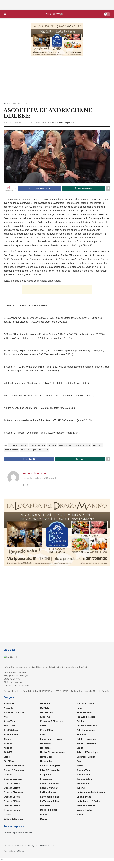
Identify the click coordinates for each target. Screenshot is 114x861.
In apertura (46, 774)
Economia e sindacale (51, 721)
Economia (45, 716)
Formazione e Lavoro (51, 738)
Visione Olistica (85, 809)
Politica (80, 721)
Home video (46, 756)
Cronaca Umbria (12, 805)
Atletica (7, 738)
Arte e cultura (11, 730)
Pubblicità (19, 845)
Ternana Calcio (84, 778)
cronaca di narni (12, 783)
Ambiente (8, 707)
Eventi (43, 725)
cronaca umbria (12, 809)
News (79, 707)
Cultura (7, 814)
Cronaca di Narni (12, 787)
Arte (6, 716)
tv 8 (46, 449)
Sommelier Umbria (86, 756)
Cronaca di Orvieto (13, 792)
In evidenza (46, 778)
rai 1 (23, 449)
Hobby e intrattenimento (52, 752)
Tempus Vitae (83, 770)
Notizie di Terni (84, 712)
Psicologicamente (86, 730)
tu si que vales (34, 449)
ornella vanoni (11, 449)
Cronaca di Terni (12, 796)
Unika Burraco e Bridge (88, 801)
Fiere (42, 734)
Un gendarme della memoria (91, 792)
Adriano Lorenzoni (13, 122)
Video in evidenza (86, 805)
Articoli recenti (11, 734)
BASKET (8, 752)
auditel (24, 445)
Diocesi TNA (46, 712)
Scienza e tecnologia (87, 752)
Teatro (80, 765)
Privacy (31, 845)
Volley (80, 814)
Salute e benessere (86, 738)
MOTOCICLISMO (48, 809)
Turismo (81, 787)
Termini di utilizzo (46, 845)
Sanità (80, 747)
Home (6, 103)
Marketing (45, 805)
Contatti (7, 845)
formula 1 (97, 445)
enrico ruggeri (65, 445)
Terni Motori (83, 783)
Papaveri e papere (86, 716)
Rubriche (81, 734)
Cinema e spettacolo (19, 103)
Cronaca (8, 774)
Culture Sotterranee (13, 818)
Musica (44, 814)
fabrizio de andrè (82, 445)
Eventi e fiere (47, 730)
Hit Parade (45, 743)
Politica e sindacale (87, 725)
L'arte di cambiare (49, 783)
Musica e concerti (86, 703)
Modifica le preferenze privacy (18, 832)
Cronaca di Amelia (13, 778)
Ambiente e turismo (14, 712)
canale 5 (52, 445)
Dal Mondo (45, 703)
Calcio (7, 756)
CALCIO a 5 (9, 761)
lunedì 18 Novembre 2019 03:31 (40, 122)
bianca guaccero (37, 445)
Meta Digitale (19, 851)
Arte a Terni (9, 721)
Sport (79, 761)
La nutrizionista (48, 792)
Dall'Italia (44, 707)
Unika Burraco (84, 796)
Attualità (8, 743)
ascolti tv (13, 445)
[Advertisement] (57, 4)
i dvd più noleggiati (50, 765)
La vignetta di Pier (49, 796)
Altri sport (9, 703)
